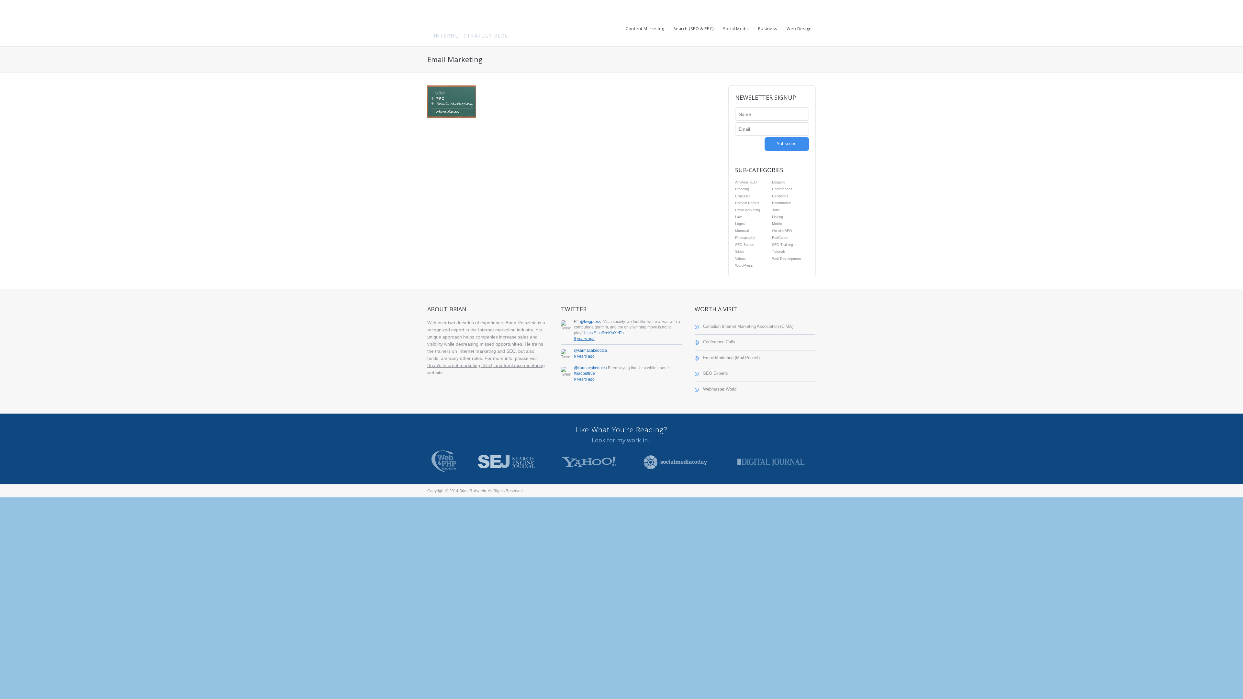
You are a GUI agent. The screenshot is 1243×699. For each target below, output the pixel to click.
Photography (745, 237)
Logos (740, 224)
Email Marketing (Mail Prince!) (731, 358)
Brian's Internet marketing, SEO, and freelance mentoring (486, 365)
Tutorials (779, 251)
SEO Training (782, 245)
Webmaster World (719, 389)
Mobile (777, 224)
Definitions (780, 196)
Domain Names (747, 203)
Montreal (742, 231)
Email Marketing (747, 210)
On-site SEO (782, 231)
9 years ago (584, 339)
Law (738, 217)
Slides (740, 251)
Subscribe (787, 143)
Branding (742, 189)
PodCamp (780, 237)
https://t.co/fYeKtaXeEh (604, 333)
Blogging (778, 182)
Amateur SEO (746, 182)
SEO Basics (744, 245)
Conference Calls (719, 342)
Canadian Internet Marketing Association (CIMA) (748, 326)
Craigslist (742, 196)
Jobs (776, 210)
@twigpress (590, 321)
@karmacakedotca (590, 350)
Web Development (786, 259)
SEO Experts (715, 373)
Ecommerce (781, 203)
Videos (740, 259)
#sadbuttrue (584, 373)
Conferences (782, 189)
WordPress (744, 265)
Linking (777, 217)
